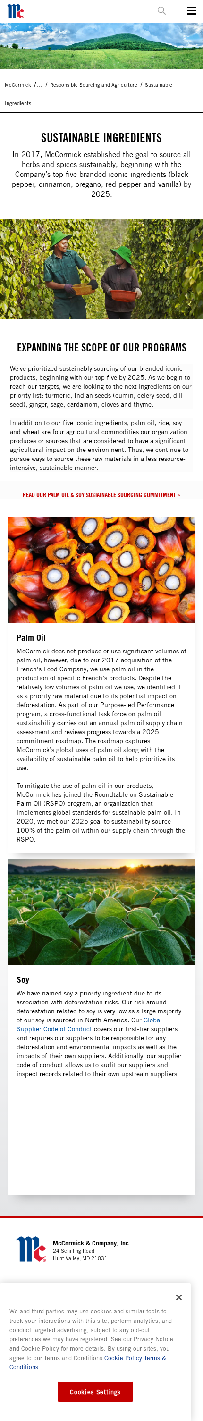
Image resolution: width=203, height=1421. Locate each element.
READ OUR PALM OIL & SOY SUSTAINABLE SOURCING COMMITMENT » (101, 495)
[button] (162, 11)
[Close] (179, 1297)
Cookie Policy (123, 1358)
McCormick (18, 85)
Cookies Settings (95, 1392)
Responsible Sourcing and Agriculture (93, 85)
